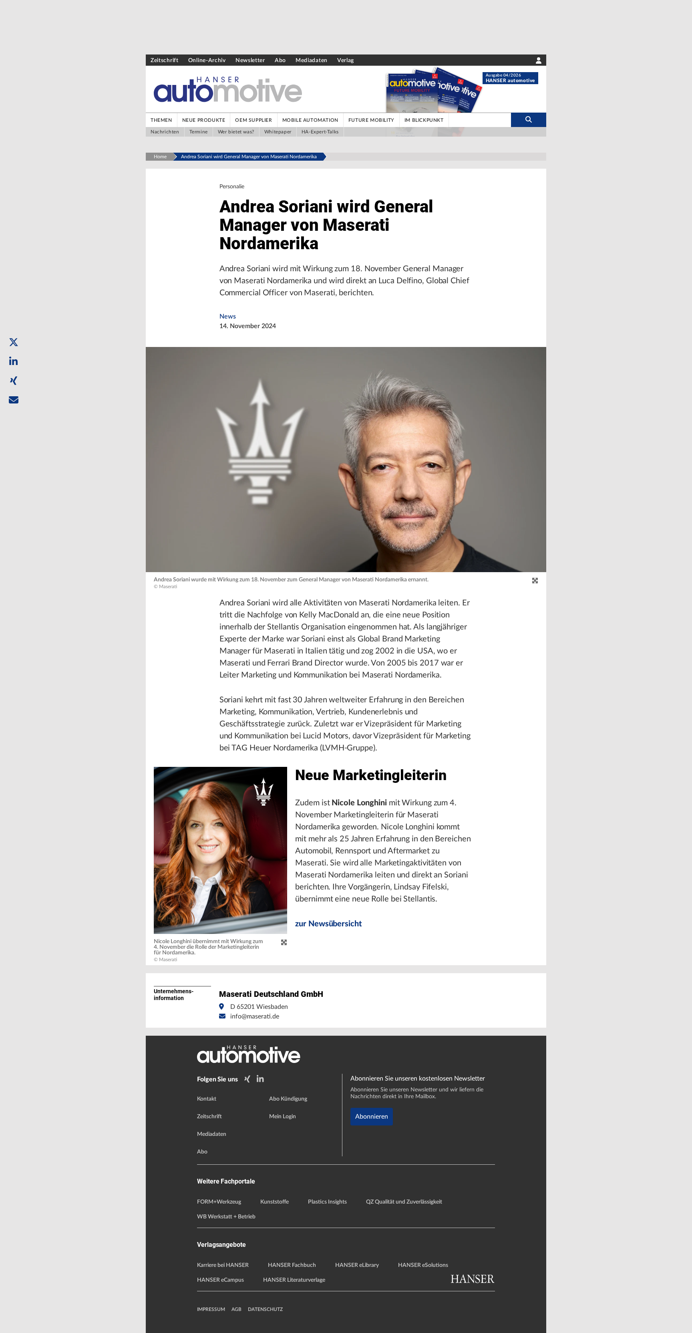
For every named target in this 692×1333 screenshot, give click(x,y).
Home (160, 156)
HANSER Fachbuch (292, 1265)
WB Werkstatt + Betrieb (226, 1217)
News (227, 316)
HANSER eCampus (220, 1280)
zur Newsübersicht (328, 924)
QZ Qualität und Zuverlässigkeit (404, 1202)
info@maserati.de (254, 1016)
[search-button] (528, 120)
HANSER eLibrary (357, 1265)
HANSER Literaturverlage (294, 1280)
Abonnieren (371, 1116)
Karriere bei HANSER (223, 1265)
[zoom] (535, 581)
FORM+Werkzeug (219, 1202)
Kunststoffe (274, 1202)
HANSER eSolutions (423, 1265)
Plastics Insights (327, 1202)
